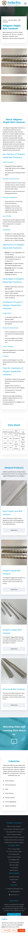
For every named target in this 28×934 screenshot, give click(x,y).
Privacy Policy (14, 879)
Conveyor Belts (12, 20)
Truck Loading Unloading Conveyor (14, 829)
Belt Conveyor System (14, 826)
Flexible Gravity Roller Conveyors (14, 840)
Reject (14, 930)
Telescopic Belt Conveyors (14, 832)
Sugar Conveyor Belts (14, 857)
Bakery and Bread (10, 806)
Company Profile (14, 877)
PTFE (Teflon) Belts (14, 854)
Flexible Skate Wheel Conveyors (14, 842)
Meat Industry (9, 793)
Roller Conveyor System (14, 834)
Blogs (14, 882)
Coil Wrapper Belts (14, 859)
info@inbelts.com (15, 894)
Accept (22, 930)
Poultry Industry (10, 797)
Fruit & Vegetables (10, 802)
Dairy (6, 789)
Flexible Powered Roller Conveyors (14, 837)
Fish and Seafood (10, 785)
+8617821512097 (15, 891)
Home (4, 20)
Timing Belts (14, 867)
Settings (6, 930)
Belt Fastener (14, 870)
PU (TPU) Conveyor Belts (14, 851)
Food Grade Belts (14, 862)
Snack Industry (9, 780)
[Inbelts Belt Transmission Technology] (11, 3)
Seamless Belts (14, 865)
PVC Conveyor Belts (14, 849)
